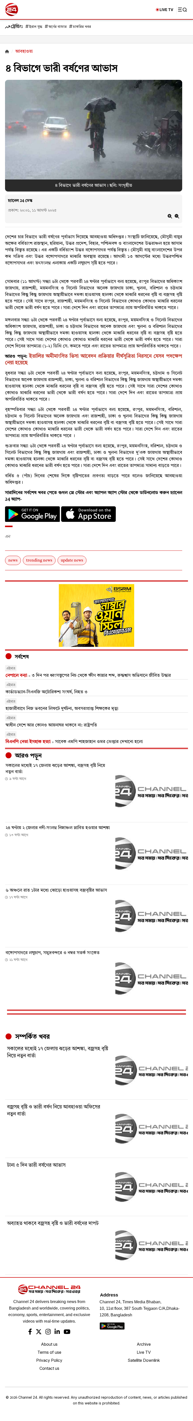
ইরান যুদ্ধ (35, 27)
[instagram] (48, 1332)
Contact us (49, 1368)
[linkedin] (57, 1332)
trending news (39, 561)
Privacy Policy (49, 1360)
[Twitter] (39, 1332)
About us (49, 1344)
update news (72, 561)
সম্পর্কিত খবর (32, 1037)
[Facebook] (30, 1332)
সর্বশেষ (21, 657)
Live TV (144, 1352)
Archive (144, 1344)
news (13, 561)
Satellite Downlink (144, 1360)
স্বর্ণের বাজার (58, 27)
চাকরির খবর (82, 27)
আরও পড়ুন (28, 756)
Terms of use (49, 1352)
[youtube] (67, 1332)
